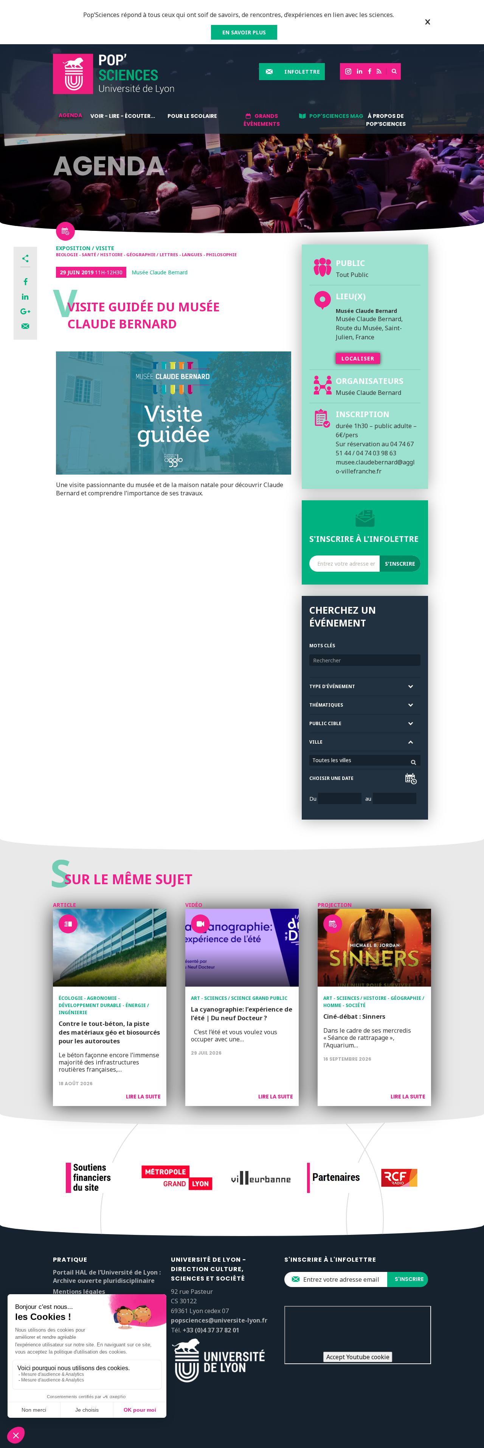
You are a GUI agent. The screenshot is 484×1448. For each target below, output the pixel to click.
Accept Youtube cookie (357, 1357)
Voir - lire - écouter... (122, 116)
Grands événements (262, 120)
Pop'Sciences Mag (336, 116)
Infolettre (302, 71)
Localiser (357, 358)
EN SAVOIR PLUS (244, 32)
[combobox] (364, 760)
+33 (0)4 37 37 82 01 (211, 1330)
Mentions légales (79, 1291)
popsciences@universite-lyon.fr (219, 1320)
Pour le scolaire (192, 116)
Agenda (70, 115)
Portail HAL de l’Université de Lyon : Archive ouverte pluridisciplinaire (107, 1276)
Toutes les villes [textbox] (331, 760)
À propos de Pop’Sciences (386, 120)
